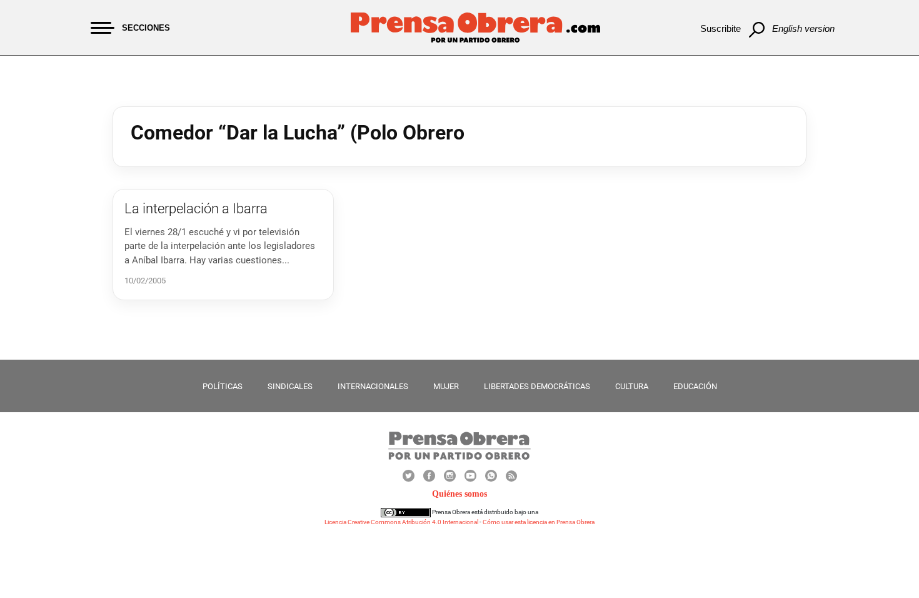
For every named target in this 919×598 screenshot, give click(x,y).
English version (803, 28)
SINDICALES (290, 386)
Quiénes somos (459, 494)
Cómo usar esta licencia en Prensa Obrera (539, 522)
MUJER (446, 386)
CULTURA (631, 386)
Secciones (146, 28)
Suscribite (720, 28)
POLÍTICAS (223, 386)
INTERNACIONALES (373, 386)
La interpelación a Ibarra (196, 208)
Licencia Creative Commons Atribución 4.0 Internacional (401, 522)
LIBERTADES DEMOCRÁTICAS (537, 386)
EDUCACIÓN (695, 386)
